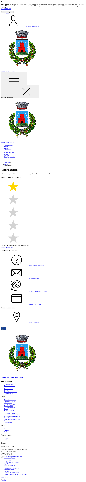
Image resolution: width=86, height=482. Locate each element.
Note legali (7, 471)
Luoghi (6, 438)
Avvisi (5, 432)
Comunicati (7, 430)
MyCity (4, 480)
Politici (6, 390)
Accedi (2, 159)
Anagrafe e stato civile (10, 400)
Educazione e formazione (10, 413)
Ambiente (6, 417)
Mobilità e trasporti (9, 410)
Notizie (6, 429)
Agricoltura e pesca (9, 422)
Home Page (7, 162)
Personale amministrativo (10, 392)
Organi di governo (9, 384)
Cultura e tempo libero (10, 401)
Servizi (6, 164)
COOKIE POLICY (6, 9)
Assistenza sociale (9, 152)
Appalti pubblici (8, 406)
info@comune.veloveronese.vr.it (13, 456)
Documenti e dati (8, 393)
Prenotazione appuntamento (11, 462)
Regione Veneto (5, 13)
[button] (8, 145)
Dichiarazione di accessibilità (11, 472)
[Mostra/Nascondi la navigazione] (14, 78)
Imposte (6, 154)
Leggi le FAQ (7, 461)
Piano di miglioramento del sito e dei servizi (15, 474)
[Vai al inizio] (1, 325)
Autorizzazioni (8, 420)
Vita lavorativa (8, 403)
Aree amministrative (9, 386)
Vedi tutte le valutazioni (7, 247)
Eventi (5, 439)
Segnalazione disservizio (10, 464)
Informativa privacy (9, 469)
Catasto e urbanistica (9, 407)
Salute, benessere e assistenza (12, 419)
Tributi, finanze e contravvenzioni (13, 416)
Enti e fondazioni (8, 389)
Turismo (6, 409)
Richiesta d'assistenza (9, 465)
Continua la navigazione (7, 12)
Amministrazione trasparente (11, 468)
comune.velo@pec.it (9, 458)
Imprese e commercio (9, 404)
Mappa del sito (4, 477)
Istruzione (6, 155)
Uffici (5, 387)
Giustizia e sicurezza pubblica (12, 414)
